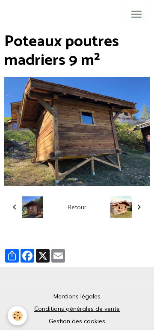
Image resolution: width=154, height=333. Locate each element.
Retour (77, 207)
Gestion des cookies (77, 321)
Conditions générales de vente (77, 309)
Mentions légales (77, 296)
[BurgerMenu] (136, 14)
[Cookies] (17, 315)
